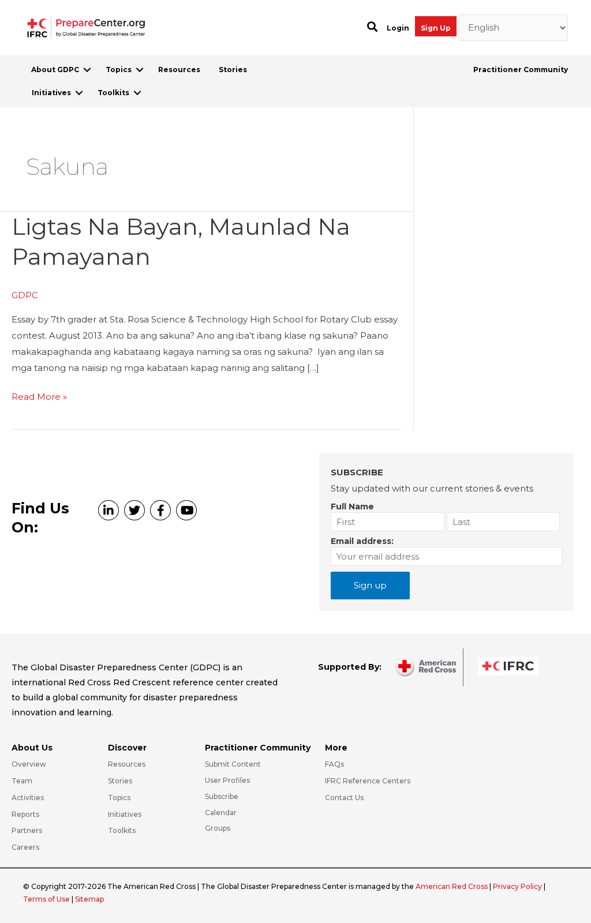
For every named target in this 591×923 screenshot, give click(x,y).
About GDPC (55, 69)
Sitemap (89, 899)
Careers (25, 847)
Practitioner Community (520, 69)
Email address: (362, 541)
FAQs (334, 764)
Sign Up (436, 28)
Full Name (352, 506)
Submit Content (233, 764)
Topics (119, 69)
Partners (27, 830)
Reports (25, 814)
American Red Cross (452, 886)
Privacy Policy (518, 886)
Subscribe (221, 796)
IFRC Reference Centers (367, 780)
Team (22, 780)
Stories (233, 69)
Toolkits (113, 92)
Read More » (39, 398)
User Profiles (227, 780)
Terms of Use (46, 899)
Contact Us (344, 797)
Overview (29, 764)
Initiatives (51, 92)
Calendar (221, 812)
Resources (179, 69)
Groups (217, 828)
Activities (28, 797)
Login (398, 28)
